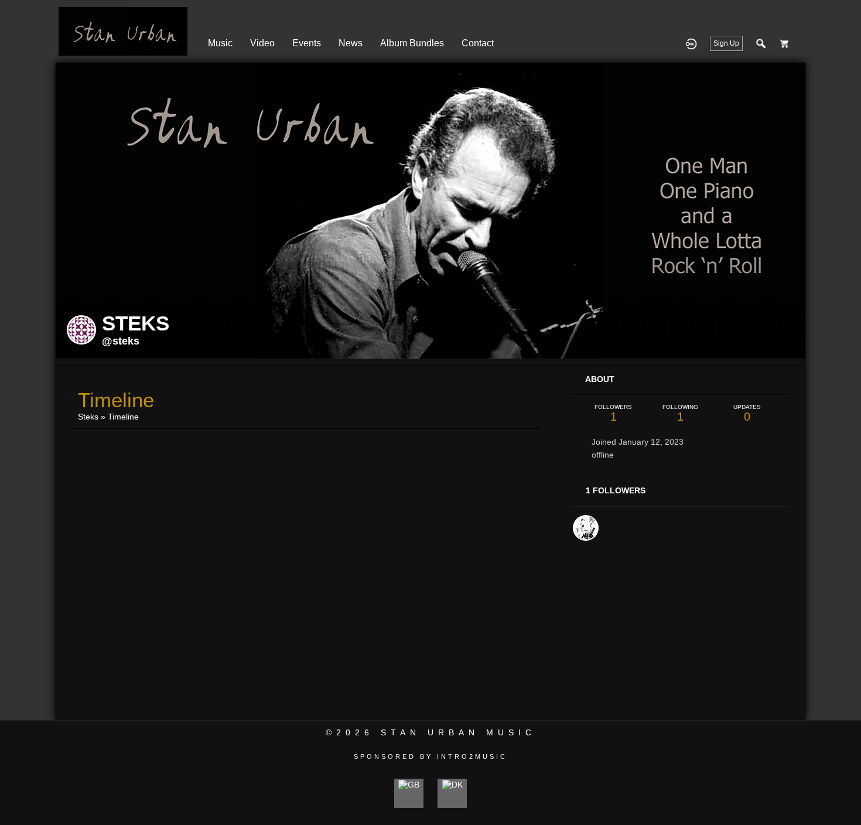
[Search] (761, 43)
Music (220, 43)
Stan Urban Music (458, 732)
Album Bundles (412, 43)
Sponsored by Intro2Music (430, 756)
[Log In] (691, 43)
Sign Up (726, 43)
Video (262, 43)
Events (306, 43)
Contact (478, 43)
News (351, 43)
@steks (120, 341)
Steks (88, 416)
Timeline (123, 416)
